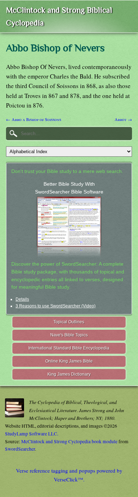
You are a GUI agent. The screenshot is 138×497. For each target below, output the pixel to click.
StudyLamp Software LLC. (31, 433)
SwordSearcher (20, 449)
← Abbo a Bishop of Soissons (33, 119)
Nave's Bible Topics (69, 335)
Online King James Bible (69, 361)
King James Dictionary (69, 374)
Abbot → (123, 119)
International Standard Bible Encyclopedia (68, 348)
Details (22, 299)
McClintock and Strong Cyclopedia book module (69, 441)
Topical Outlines (68, 321)
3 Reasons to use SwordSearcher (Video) (56, 306)
